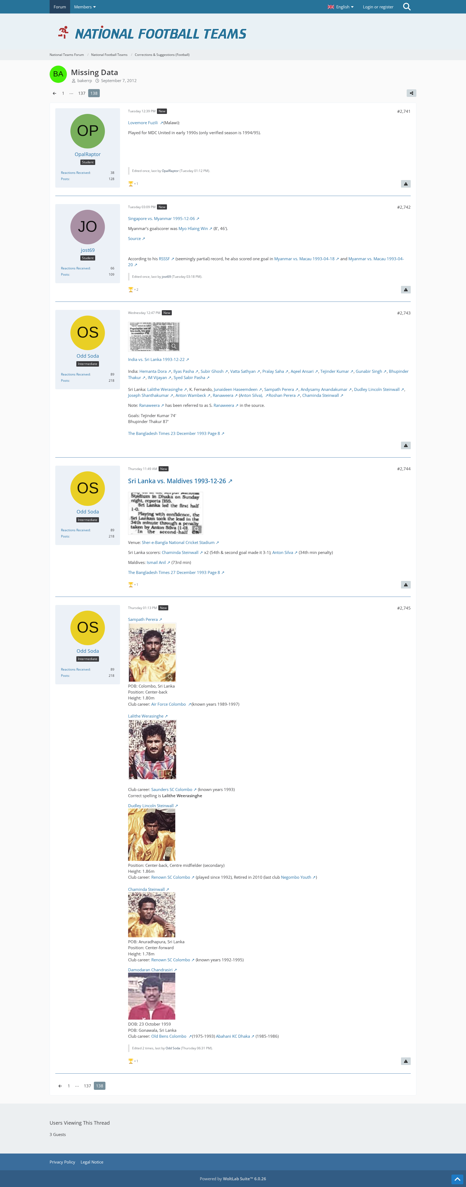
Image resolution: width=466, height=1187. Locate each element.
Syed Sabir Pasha (189, 377)
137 (81, 93)
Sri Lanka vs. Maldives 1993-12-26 (177, 480)
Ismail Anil (156, 562)
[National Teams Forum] (233, 31)
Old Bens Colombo (169, 1036)
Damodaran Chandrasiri (150, 969)
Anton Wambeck (191, 395)
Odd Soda (173, 1048)
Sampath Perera (279, 389)
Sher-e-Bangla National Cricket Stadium (178, 542)
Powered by (233, 1178)
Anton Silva (282, 552)
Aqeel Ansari (302, 371)
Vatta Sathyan (243, 371)
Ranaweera (223, 395)
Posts (65, 179)
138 (94, 93)
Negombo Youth (296, 877)
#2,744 (404, 468)
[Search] (407, 6)
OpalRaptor (170, 170)
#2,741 (404, 111)
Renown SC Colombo (170, 877)
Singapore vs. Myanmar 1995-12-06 (161, 218)
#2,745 (404, 608)
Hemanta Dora (153, 371)
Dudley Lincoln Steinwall (377, 389)
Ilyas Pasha (183, 371)
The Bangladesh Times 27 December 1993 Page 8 (174, 572)
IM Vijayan (157, 377)
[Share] (411, 93)
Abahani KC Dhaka (233, 1036)
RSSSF (164, 258)
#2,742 (404, 207)
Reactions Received (75, 172)
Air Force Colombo (169, 704)
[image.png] (165, 513)
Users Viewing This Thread (80, 1123)
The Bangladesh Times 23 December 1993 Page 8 (174, 433)
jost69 (166, 276)
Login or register (378, 6)
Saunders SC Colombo (171, 789)
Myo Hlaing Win (193, 228)
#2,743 (404, 313)
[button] (341, 6)
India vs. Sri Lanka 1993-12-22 (156, 359)
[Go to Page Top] (457, 1179)
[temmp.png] (154, 337)
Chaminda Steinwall (320, 395)
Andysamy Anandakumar (324, 389)
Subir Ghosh (212, 371)
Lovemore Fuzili (143, 122)
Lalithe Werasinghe (165, 389)
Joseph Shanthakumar (148, 395)
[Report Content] (406, 184)
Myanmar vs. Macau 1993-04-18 (304, 258)
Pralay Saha (273, 371)
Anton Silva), (252, 395)
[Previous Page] (54, 93)
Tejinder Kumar (334, 371)
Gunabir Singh (369, 371)
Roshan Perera (282, 395)
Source (134, 238)
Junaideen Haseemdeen (236, 389)
